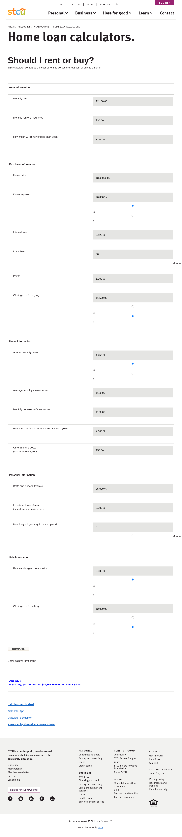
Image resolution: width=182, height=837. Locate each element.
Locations (154, 759)
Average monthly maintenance (30, 390)
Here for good (115, 13)
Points (16, 276)
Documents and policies (158, 784)
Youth (117, 761)
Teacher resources (124, 797)
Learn (144, 13)
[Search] (117, 4)
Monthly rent (20, 98)
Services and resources (91, 801)
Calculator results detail (21, 704)
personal (85, 750)
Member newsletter (18, 772)
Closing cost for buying (26, 295)
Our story (13, 764)
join (59, 4)
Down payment (21, 194)
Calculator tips (16, 711)
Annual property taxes (25, 352)
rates (90, 4)
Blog (116, 789)
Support (153, 762)
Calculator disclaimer (20, 717)
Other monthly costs (25, 449)
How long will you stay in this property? (35, 524)
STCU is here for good (125, 758)
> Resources (25, 26)
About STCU (120, 772)
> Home (12, 26)
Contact (167, 13)
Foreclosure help (158, 789)
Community (120, 754)
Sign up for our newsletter (24, 789)
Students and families (126, 793)
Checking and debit (89, 754)
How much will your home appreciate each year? (40, 428)
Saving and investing (90, 758)
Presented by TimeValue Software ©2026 (31, 724)
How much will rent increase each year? (35, 136)
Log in (164, 3)
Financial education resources (125, 784)
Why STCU (84, 776)
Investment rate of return (28, 507)
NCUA (100, 827)
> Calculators (41, 26)
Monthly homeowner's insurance (31, 409)
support (105, 4)
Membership (15, 768)
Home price (19, 175)
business (85, 772)
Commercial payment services (90, 789)
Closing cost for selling (26, 606)
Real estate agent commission (30, 568)
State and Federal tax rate (28, 486)
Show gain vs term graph (22, 660)
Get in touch (156, 755)
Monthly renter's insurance (28, 117)
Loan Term (19, 251)
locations (74, 4)
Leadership (14, 779)
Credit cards (85, 765)
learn (118, 779)
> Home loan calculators (66, 26)
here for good (124, 750)
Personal (56, 13)
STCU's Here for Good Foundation (125, 767)
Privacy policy (156, 779)
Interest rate (20, 232)
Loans (82, 761)
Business (83, 13)
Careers (12, 775)
